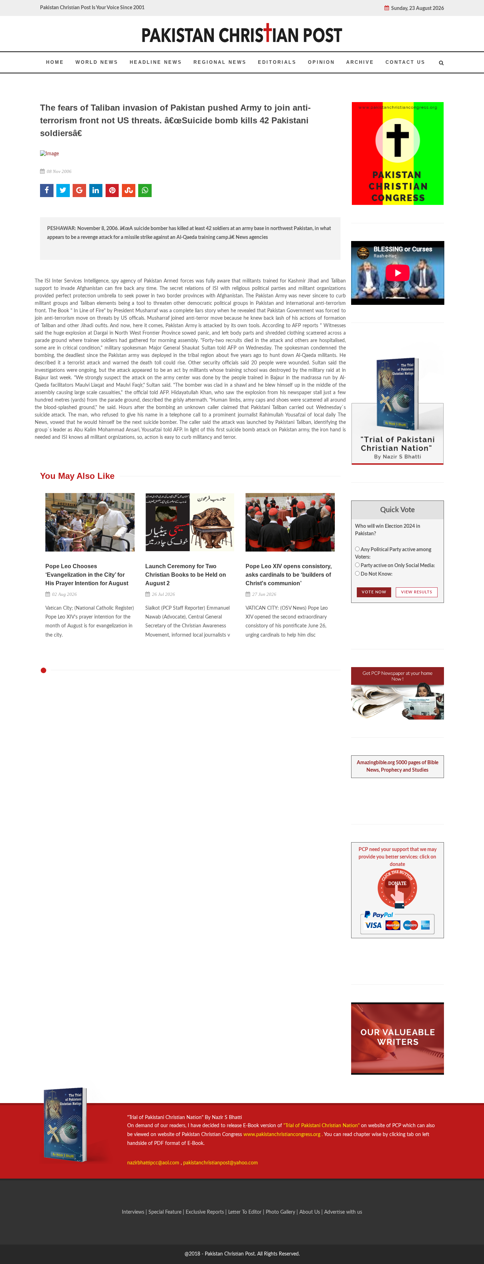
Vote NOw (374, 592)
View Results (416, 592)
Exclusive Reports (205, 1212)
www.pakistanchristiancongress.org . (282, 1134)
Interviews (134, 1212)
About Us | (311, 1212)
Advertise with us (343, 1212)
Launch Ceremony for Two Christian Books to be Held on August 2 (185, 574)
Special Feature (165, 1212)
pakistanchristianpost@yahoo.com (220, 1162)
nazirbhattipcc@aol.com (154, 1162)
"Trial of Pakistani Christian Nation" (322, 1125)
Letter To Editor (245, 1212)
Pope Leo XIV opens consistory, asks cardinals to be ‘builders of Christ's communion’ (289, 574)
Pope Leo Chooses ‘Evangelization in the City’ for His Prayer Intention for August (86, 574)
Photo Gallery (280, 1212)
